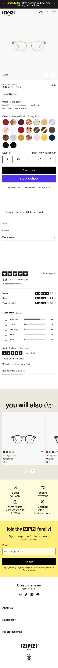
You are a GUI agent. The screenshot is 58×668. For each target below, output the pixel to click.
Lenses (5, 230)
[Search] (41, 13)
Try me (5, 75)
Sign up (29, 561)
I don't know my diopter (44, 152)
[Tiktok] (26, 594)
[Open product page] (42, 452)
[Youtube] (38, 594)
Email (5, 545)
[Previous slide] (3, 4)
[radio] (5, 122)
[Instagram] (20, 594)
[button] (52, 122)
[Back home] (9, 13)
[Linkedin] (32, 594)
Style (4, 223)
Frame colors (8, 237)
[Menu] (54, 13)
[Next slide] (54, 4)
